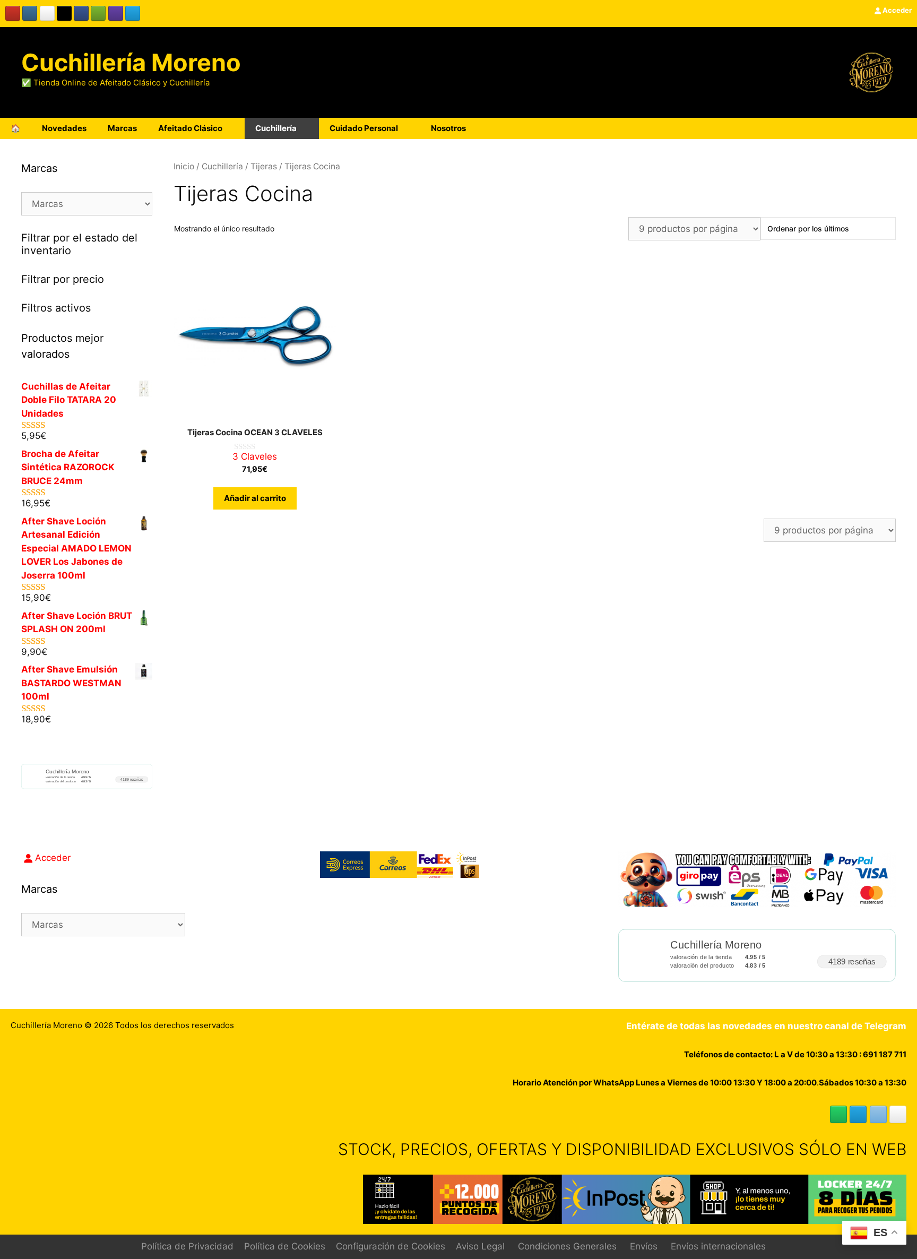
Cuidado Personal (364, 128)
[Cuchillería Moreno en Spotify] (98, 13)
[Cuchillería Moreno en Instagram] (29, 13)
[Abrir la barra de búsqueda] (873, 128)
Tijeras (263, 166)
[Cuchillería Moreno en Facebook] (81, 13)
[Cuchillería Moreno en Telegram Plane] (132, 13)
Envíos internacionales (718, 1246)
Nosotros (448, 128)
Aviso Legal (480, 1246)
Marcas (122, 128)
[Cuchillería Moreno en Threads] (47, 13)
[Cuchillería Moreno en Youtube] (12, 13)
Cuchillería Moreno (131, 62)
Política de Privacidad (187, 1246)
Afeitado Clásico (190, 128)
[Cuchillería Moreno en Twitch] (115, 13)
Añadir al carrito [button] (255, 498)
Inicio (184, 166)
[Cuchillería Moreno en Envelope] (878, 1114)
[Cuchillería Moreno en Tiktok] (64, 13)
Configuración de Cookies (390, 1246)
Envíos (644, 1246)
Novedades (64, 128)
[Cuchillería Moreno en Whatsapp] (838, 1114)
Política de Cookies (284, 1246)
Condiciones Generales (567, 1246)
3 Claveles (254, 456)
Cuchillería (276, 128)
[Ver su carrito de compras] (903, 128)
